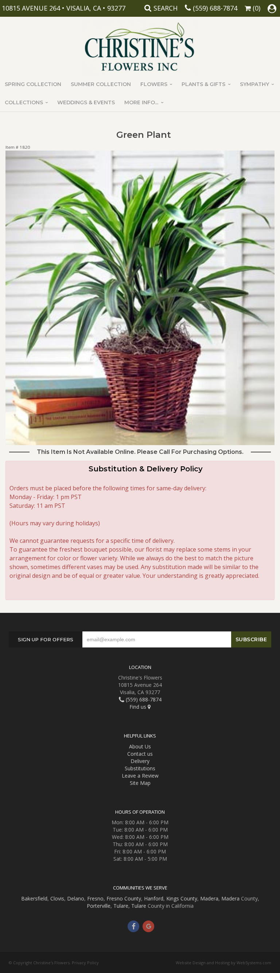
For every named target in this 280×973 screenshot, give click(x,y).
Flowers (153, 84)
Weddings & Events (86, 102)
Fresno (95, 898)
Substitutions (140, 768)
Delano (75, 898)
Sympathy (254, 84)
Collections (24, 102)
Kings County (181, 898)
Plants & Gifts (203, 84)
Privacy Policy (85, 962)
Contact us (140, 753)
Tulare (120, 905)
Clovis (57, 898)
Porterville (98, 905)
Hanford (153, 898)
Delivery (140, 761)
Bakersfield (34, 898)
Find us (138, 706)
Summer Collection (101, 84)
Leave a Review (140, 775)
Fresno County (123, 898)
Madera (209, 898)
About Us (140, 746)
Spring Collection (33, 84)
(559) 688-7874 (215, 8)
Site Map (140, 782)
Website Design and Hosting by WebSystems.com (223, 962)
